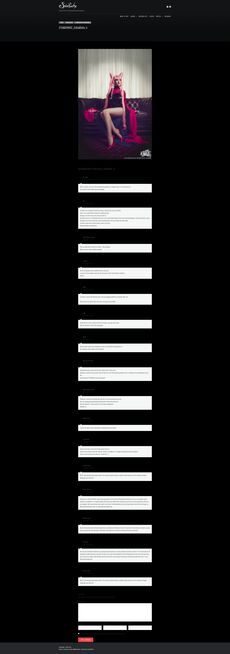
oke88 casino (86, 418)
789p (84, 287)
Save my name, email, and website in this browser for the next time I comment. (102, 634)
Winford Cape (86, 518)
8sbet (84, 337)
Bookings (168, 16)
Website (130, 624)
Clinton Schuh (86, 466)
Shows (133, 16)
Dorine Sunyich (87, 489)
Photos (158, 16)
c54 (84, 201)
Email (104, 624)
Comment (81, 602)
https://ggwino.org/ (88, 389)
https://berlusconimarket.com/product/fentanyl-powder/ (122, 530)
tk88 (84, 313)
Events (152, 16)
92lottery (85, 177)
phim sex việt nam (88, 361)
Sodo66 (85, 261)
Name (79, 624)
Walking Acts (143, 16)
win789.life (86, 439)
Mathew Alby (86, 571)
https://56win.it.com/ (89, 237)
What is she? (124, 16)
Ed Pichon (85, 542)
